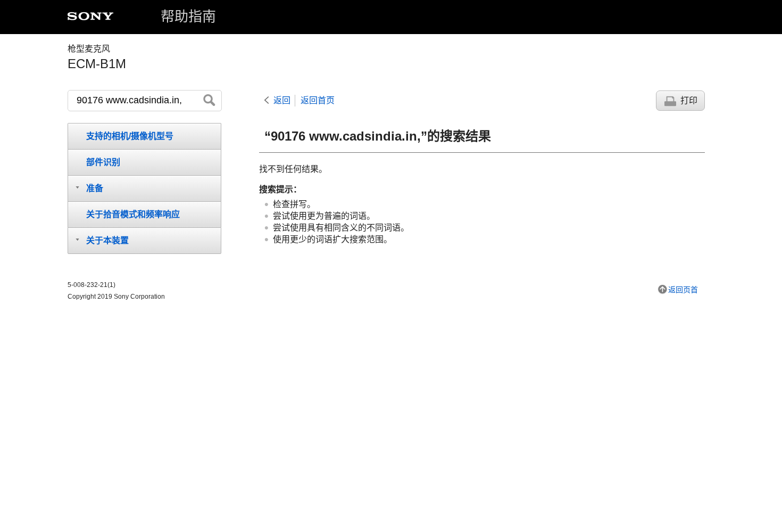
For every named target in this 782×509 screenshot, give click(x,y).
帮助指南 (188, 16)
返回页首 (683, 289)
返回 (281, 100)
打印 (688, 100)
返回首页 (318, 100)
